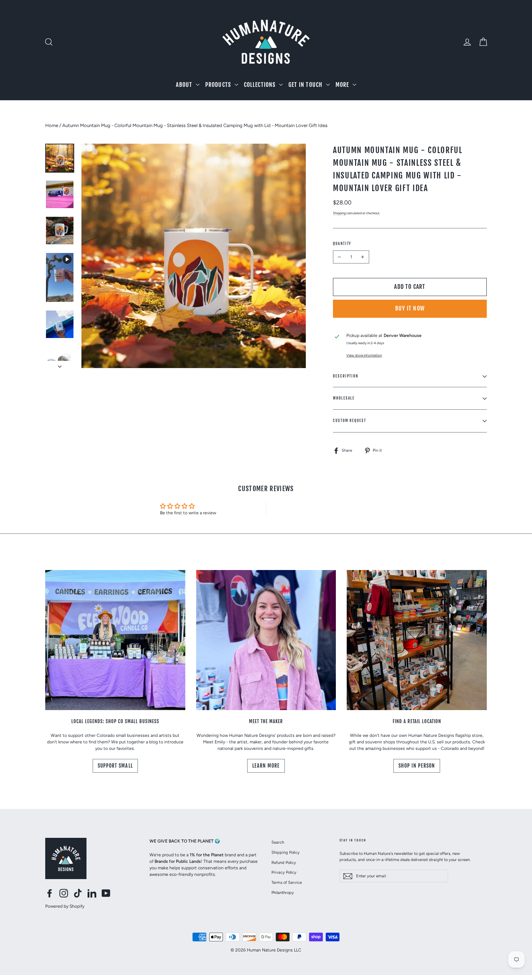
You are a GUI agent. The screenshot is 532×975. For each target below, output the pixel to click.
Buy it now (410, 308)
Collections (260, 84)
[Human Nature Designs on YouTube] (106, 893)
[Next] (59, 364)
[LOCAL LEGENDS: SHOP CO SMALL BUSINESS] (115, 640)
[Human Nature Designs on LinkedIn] (92, 893)
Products (219, 84)
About (185, 84)
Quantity (342, 243)
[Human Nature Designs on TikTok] (77, 893)
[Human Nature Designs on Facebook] (49, 893)
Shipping (339, 213)
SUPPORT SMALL (115, 766)
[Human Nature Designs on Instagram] (63, 893)
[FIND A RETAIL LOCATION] (417, 640)
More (343, 84)
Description (345, 376)
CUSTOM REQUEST (349, 420)
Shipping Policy (285, 852)
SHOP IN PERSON (416, 766)
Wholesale (344, 398)
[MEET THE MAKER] (266, 640)
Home (51, 125)
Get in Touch (306, 84)
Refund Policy (283, 862)
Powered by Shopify (64, 906)
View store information (364, 355)
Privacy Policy (283, 872)
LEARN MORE (266, 766)
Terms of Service (286, 882)
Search (277, 842)
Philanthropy (282, 892)
